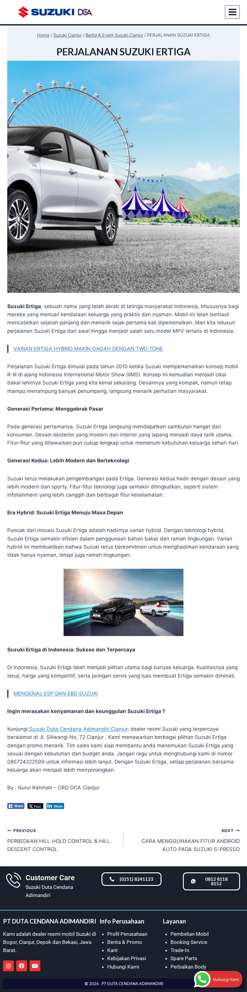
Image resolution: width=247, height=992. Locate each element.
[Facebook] (21, 965)
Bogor (10, 942)
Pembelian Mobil (189, 934)
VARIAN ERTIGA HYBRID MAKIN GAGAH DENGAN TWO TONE (88, 349)
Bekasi (69, 942)
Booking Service (188, 942)
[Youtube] (35, 965)
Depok (43, 942)
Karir (112, 950)
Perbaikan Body (188, 967)
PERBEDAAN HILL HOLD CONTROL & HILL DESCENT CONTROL (58, 840)
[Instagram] (8, 965)
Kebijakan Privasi (126, 958)
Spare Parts (183, 958)
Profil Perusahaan (127, 934)
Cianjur (26, 942)
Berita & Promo (124, 942)
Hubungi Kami (123, 967)
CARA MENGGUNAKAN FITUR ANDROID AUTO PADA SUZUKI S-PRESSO (191, 840)
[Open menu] (232, 11)
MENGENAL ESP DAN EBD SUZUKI (56, 693)
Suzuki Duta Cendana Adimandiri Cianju (77, 729)
